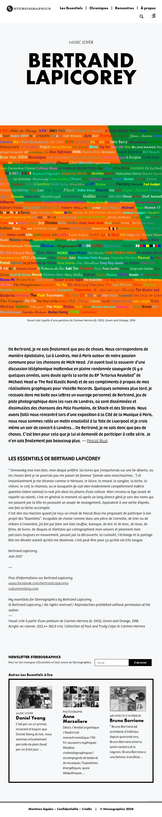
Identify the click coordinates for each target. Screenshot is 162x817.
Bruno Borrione (127, 720)
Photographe (72, 712)
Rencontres (124, 8)
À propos (148, 8)
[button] (141, 16)
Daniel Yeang (30, 718)
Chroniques (98, 8)
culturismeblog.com (23, 588)
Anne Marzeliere (75, 718)
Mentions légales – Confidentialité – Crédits (60, 809)
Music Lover (81, 42)
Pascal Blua (97, 440)
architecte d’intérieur (125, 716)
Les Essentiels (71, 8)
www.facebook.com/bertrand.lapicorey (38, 583)
